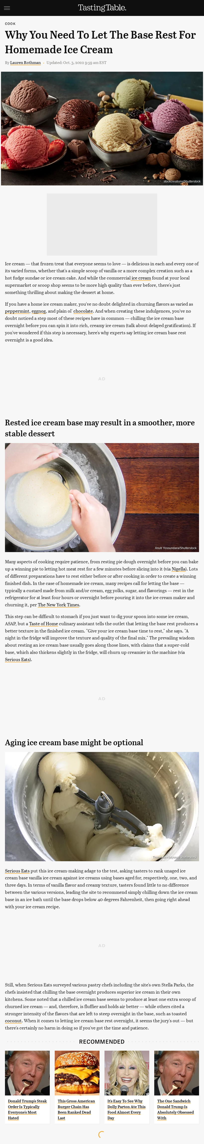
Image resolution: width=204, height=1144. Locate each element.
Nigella (178, 569)
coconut (13, 1020)
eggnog (39, 311)
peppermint (17, 311)
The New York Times (58, 604)
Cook (10, 23)
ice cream (141, 278)
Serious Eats (17, 659)
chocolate (83, 311)
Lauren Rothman (25, 62)
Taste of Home (43, 623)
